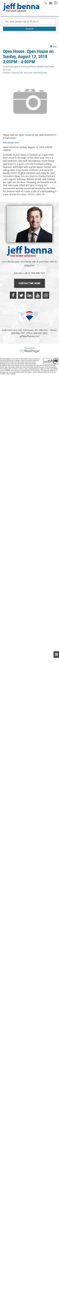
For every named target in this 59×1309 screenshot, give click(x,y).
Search (29, 28)
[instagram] (46, 295)
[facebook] (13, 295)
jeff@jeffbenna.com (29, 336)
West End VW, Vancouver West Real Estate (29, 72)
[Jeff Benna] (21, 13)
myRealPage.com (29, 351)
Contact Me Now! (29, 283)
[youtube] (37, 295)
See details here (11, 142)
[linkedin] (29, 295)
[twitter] (21, 295)
